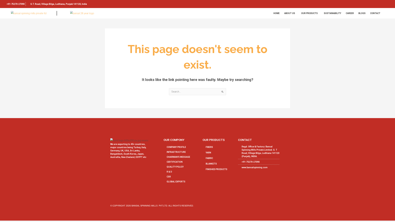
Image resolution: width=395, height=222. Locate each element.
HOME (276, 13)
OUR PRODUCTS (309, 13)
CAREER (350, 13)
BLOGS (362, 13)
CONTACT (375, 13)
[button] (290, 13)
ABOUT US (289, 13)
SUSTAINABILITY (332, 13)
